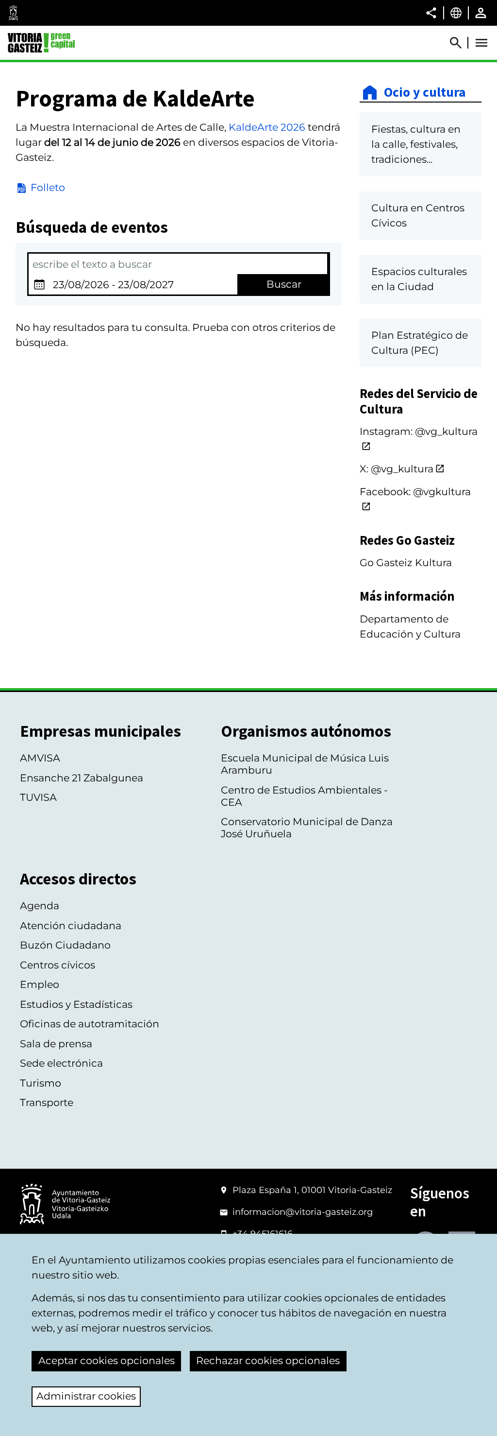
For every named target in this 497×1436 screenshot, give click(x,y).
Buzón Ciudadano (65, 945)
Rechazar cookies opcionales (268, 1360)
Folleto (48, 187)
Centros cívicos (57, 965)
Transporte (46, 1102)
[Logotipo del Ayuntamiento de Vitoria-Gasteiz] (65, 1205)
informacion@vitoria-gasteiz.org (302, 1212)
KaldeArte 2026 (267, 127)
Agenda (39, 906)
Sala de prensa (56, 1044)
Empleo (39, 984)
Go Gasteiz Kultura (406, 562)
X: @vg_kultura (396, 469)
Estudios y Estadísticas (76, 1004)
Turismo (40, 1083)
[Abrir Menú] (481, 43)
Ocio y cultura (425, 93)
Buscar (283, 284)
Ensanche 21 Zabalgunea (81, 778)
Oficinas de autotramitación (89, 1024)
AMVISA (40, 758)
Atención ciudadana (70, 925)
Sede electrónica (61, 1063)
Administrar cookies (86, 1396)
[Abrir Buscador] (460, 43)
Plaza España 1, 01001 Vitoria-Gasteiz (312, 1190)
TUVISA (38, 797)
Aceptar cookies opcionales (106, 1360)
